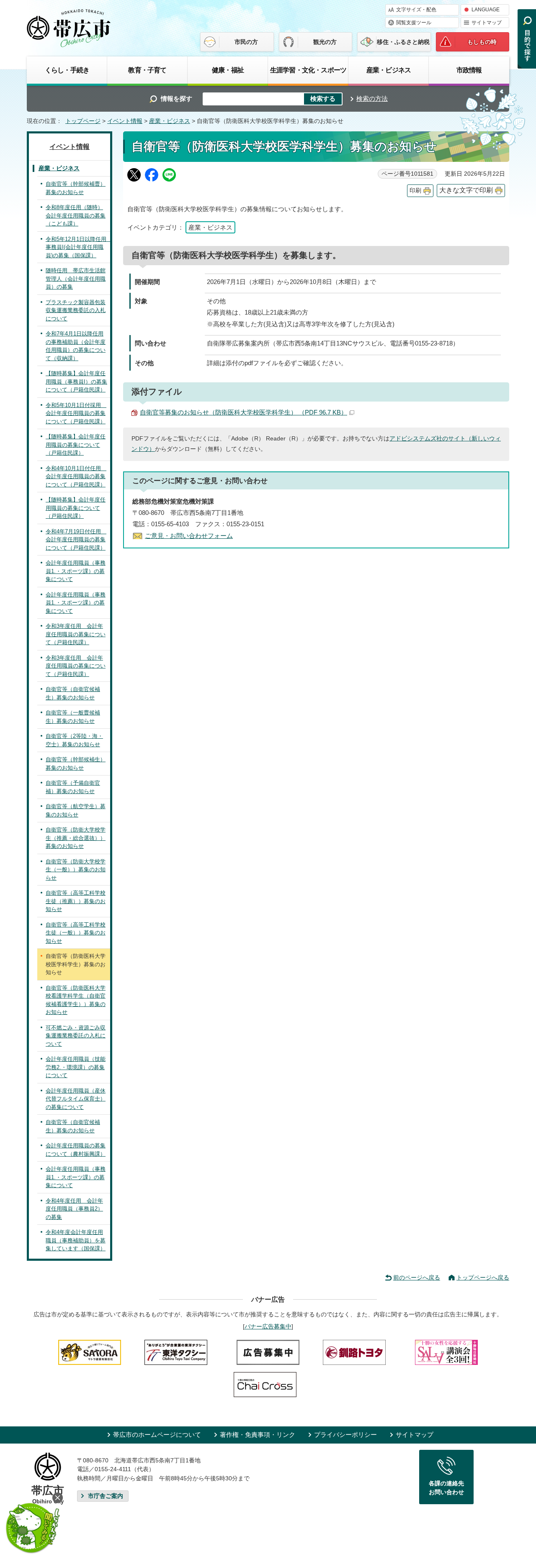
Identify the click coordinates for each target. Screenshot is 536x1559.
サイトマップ (487, 23)
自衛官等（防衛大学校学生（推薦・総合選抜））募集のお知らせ (76, 838)
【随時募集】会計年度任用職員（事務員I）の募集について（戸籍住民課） (76, 381)
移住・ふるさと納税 (403, 41)
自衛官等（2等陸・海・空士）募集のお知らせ (74, 740)
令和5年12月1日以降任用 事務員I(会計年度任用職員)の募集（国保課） (78, 247)
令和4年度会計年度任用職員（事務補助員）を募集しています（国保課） (76, 1240)
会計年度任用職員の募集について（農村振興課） (76, 1149)
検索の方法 (372, 98)
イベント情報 (124, 121)
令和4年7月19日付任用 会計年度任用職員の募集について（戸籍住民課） (76, 539)
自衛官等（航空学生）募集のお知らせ (76, 810)
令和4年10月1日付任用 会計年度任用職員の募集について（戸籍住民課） (76, 476)
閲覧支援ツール (413, 23)
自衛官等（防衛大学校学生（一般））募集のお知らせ (76, 869)
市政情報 (469, 70)
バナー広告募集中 (268, 1326)
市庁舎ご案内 (105, 1496)
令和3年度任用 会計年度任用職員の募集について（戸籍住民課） (76, 634)
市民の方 (246, 41)
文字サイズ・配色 (416, 10)
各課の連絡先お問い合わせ (446, 1488)
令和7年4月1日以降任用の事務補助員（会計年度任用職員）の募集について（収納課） (76, 345)
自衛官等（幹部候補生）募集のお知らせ (76, 763)
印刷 (415, 190)
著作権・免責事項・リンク (257, 1434)
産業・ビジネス (388, 70)
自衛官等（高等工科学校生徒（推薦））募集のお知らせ (76, 901)
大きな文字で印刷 (466, 190)
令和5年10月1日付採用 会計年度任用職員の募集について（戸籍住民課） (76, 413)
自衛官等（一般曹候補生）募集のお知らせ (73, 716)
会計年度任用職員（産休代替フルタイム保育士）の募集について (76, 1099)
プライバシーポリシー (345, 1434)
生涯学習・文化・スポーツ (308, 70)
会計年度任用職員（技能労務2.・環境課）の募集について (76, 1067)
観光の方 (325, 41)
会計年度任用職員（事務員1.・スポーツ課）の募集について (76, 571)
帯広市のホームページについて (157, 1434)
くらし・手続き (67, 70)
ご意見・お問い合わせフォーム (189, 535)
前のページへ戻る (416, 1277)
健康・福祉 (228, 70)
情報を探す (176, 98)
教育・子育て (147, 70)
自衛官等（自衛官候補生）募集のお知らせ (73, 693)
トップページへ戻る (482, 1277)
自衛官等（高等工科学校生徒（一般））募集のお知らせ (76, 933)
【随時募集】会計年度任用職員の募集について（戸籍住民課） (76, 444)
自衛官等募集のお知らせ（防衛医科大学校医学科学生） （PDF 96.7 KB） (243, 412)
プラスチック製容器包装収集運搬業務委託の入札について (76, 310)
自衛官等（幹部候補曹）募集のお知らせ (76, 188)
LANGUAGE (486, 10)
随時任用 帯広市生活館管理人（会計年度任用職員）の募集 (76, 278)
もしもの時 (482, 41)
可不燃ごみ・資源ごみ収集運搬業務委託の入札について (76, 1035)
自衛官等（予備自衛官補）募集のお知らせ (73, 787)
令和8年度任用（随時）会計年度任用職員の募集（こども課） (76, 215)
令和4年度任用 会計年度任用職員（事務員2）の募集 (74, 1209)
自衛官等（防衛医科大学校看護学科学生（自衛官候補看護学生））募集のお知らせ (76, 1000)
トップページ (82, 121)
